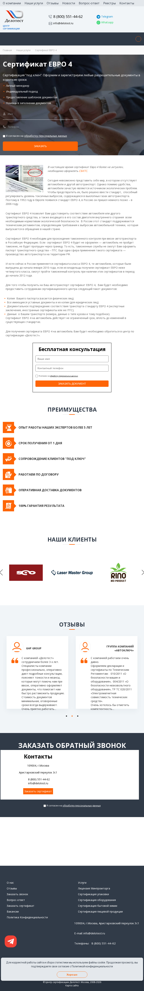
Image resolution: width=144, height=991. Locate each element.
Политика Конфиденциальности (27, 917)
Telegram (107, 16)
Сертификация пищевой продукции (100, 911)
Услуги (82, 882)
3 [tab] (77, 715)
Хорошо (72, 974)
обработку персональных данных (45, 136)
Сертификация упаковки (93, 894)
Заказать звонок (17, 894)
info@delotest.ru (63, 23)
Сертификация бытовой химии (97, 905)
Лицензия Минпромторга (94, 888)
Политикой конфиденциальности (92, 966)
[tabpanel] (37, 675)
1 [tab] (65, 715)
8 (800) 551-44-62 (68, 16)
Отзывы (52, 3)
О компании (12, 3)
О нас (10, 882)
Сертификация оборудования (97, 900)
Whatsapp (107, 22)
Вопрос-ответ (89, 3)
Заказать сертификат (38, 791)
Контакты (126, 3)
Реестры (109, 3)
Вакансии (13, 911)
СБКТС (83, 171)
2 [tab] (71, 715)
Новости (68, 3)
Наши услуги (34, 3)
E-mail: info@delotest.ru (89, 933)
